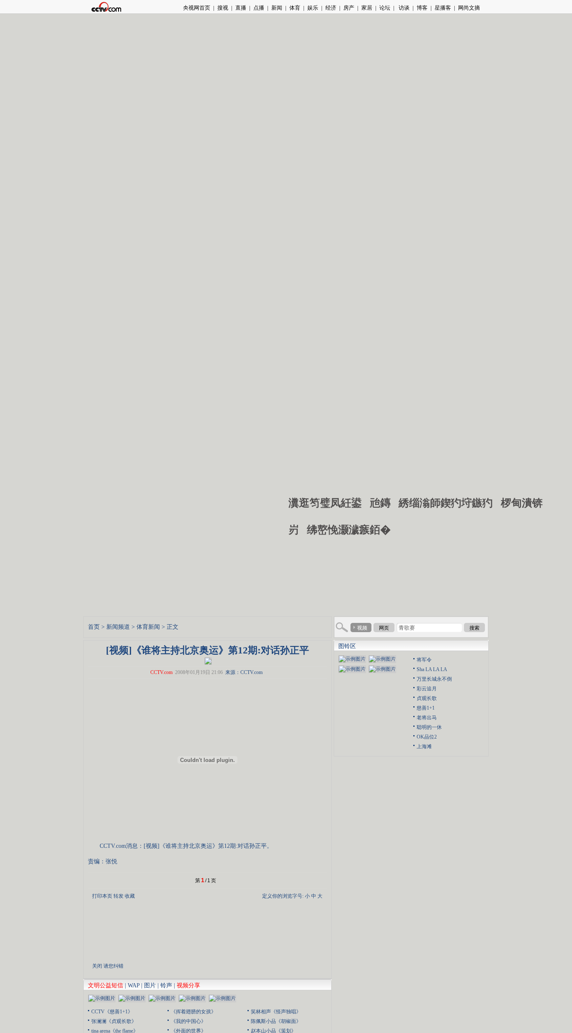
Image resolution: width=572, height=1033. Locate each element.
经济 (330, 8)
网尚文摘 (469, 8)
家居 (366, 8)
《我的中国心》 (188, 1021)
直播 (240, 8)
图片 (150, 985)
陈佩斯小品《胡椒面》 (276, 1021)
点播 (258, 8)
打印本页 (102, 896)
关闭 (97, 966)
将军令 (424, 660)
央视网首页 (196, 8)
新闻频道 (118, 627)
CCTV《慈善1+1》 (112, 1012)
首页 (94, 627)
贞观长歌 (427, 698)
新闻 (276, 8)
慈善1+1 (426, 708)
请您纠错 (113, 966)
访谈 (403, 8)
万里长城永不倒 (434, 679)
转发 (118, 896)
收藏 (130, 896)
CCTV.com (161, 672)
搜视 (222, 8)
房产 (348, 8)
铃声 (166, 985)
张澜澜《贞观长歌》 (114, 1021)
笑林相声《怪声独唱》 (276, 1012)
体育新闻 (148, 627)
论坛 (384, 8)
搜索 (474, 628)
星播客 (443, 8)
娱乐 (312, 8)
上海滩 (424, 746)
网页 (384, 628)
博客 (422, 8)
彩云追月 (427, 689)
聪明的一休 (429, 727)
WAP (133, 985)
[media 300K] (208, 660)
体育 (294, 8)
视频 (362, 628)
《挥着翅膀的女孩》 (193, 1012)
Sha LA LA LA (432, 669)
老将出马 (427, 718)
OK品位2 (427, 737)
